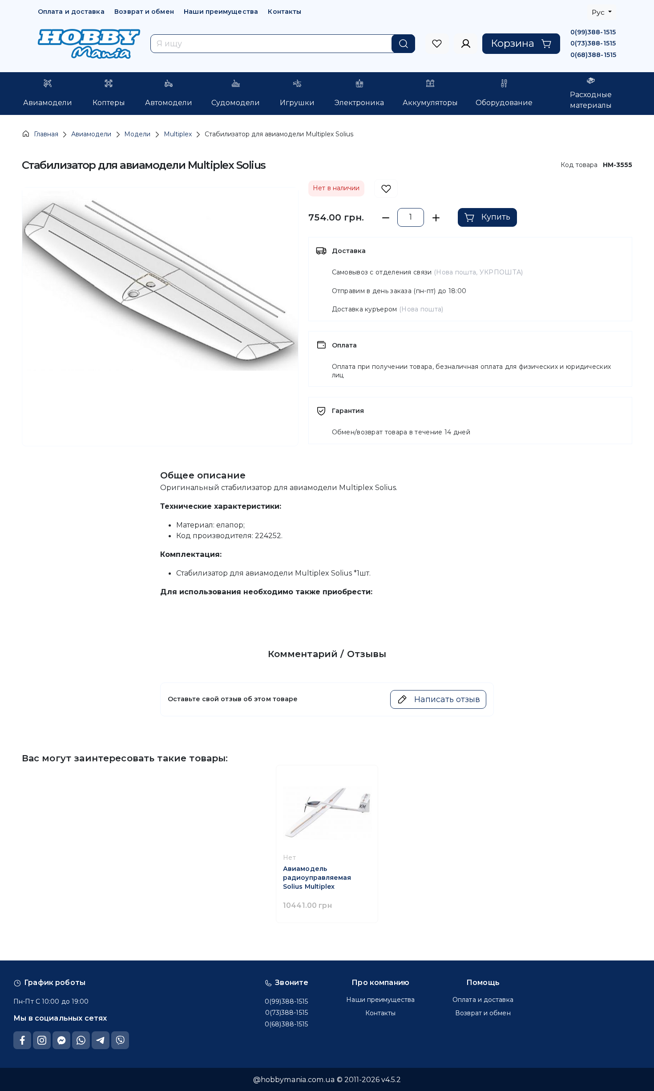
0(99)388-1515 (593, 32)
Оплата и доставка (71, 12)
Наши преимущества (221, 12)
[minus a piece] (385, 217)
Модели (137, 134)
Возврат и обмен (144, 12)
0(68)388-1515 (593, 55)
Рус (599, 12)
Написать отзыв (447, 699)
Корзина (512, 43)
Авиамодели (91, 134)
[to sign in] (437, 43)
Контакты (284, 12)
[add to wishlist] (386, 188)
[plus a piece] (436, 217)
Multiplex (178, 134)
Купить (495, 217)
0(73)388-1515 (593, 43)
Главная (46, 134)
